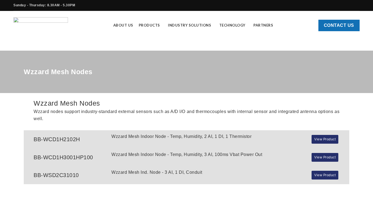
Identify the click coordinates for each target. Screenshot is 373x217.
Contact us (339, 25)
